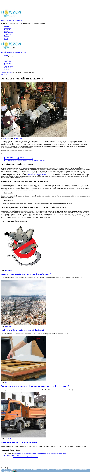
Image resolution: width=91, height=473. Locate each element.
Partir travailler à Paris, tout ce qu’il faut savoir (23, 330)
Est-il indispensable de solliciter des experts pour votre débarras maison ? (24, 160)
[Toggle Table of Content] (2, 154)
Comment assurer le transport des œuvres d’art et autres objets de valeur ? (35, 386)
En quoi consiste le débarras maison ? (14, 157)
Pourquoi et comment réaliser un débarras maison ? (18, 159)
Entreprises (9, 72)
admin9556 (6, 138)
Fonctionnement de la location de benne (19, 442)
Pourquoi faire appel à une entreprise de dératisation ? (26, 274)
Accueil (3, 72)
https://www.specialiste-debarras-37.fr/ (39, 174)
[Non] (16, 471)
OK (14, 471)
